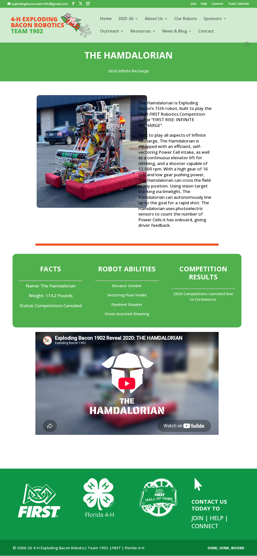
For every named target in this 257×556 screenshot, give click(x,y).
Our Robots (185, 19)
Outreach (109, 31)
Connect (217, 4)
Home (106, 19)
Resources (141, 31)
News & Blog (174, 31)
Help (204, 4)
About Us (154, 19)
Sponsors (213, 19)
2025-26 (125, 19)
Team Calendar (238, 4)
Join (193, 4)
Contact (206, 31)
